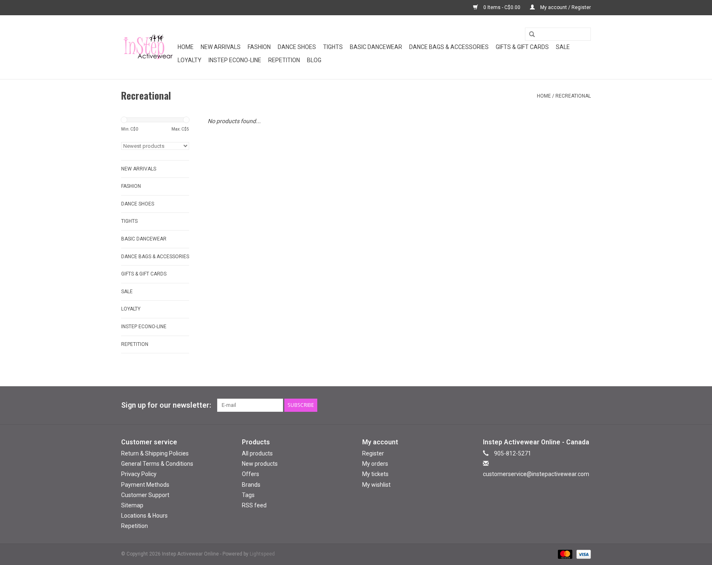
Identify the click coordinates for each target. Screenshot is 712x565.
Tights (333, 47)
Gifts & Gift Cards (522, 47)
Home (186, 47)
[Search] (529, 35)
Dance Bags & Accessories (449, 47)
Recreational (573, 96)
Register (373, 453)
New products (260, 463)
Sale (563, 47)
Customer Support (145, 495)
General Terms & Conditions (157, 463)
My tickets (375, 474)
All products (257, 453)
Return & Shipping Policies (155, 453)
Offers (250, 474)
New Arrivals (221, 47)
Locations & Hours (144, 515)
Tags (248, 495)
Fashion (259, 47)
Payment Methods (145, 484)
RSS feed (254, 505)
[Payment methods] (564, 554)
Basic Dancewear (376, 47)
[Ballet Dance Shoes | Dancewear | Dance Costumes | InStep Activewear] (148, 47)
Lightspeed (262, 554)
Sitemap (132, 505)
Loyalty (189, 60)
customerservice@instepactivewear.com (536, 474)
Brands (251, 484)
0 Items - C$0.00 (502, 7)
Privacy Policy (139, 474)
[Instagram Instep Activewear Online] (584, 405)
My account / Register (565, 7)
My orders (375, 463)
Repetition (284, 60)
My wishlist (376, 484)
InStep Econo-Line (234, 60)
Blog (314, 60)
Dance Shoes (297, 47)
